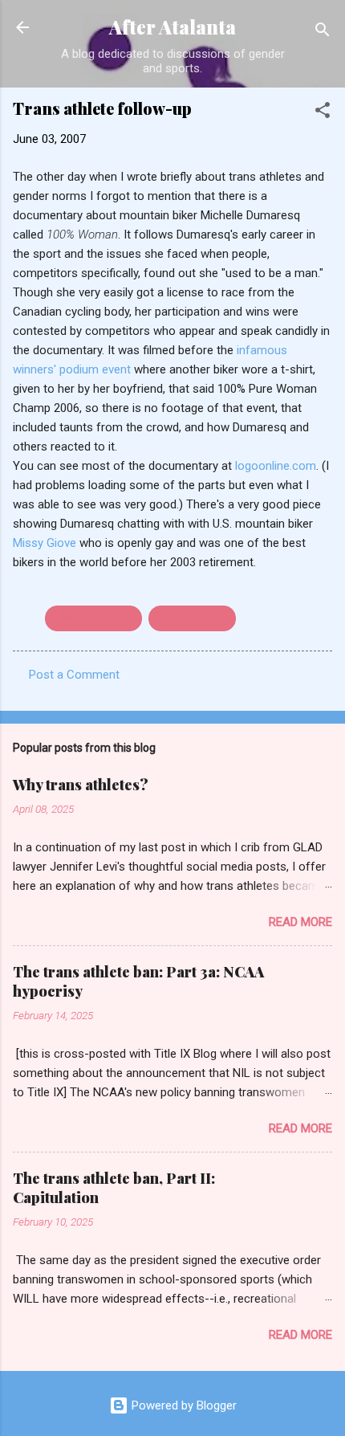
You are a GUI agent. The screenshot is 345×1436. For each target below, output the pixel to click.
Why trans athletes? (80, 784)
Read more (300, 922)
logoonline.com (275, 466)
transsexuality (192, 618)
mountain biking (93, 618)
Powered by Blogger (182, 1405)
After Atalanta (172, 26)
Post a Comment (74, 674)
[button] (322, 112)
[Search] (322, 32)
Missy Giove (46, 543)
